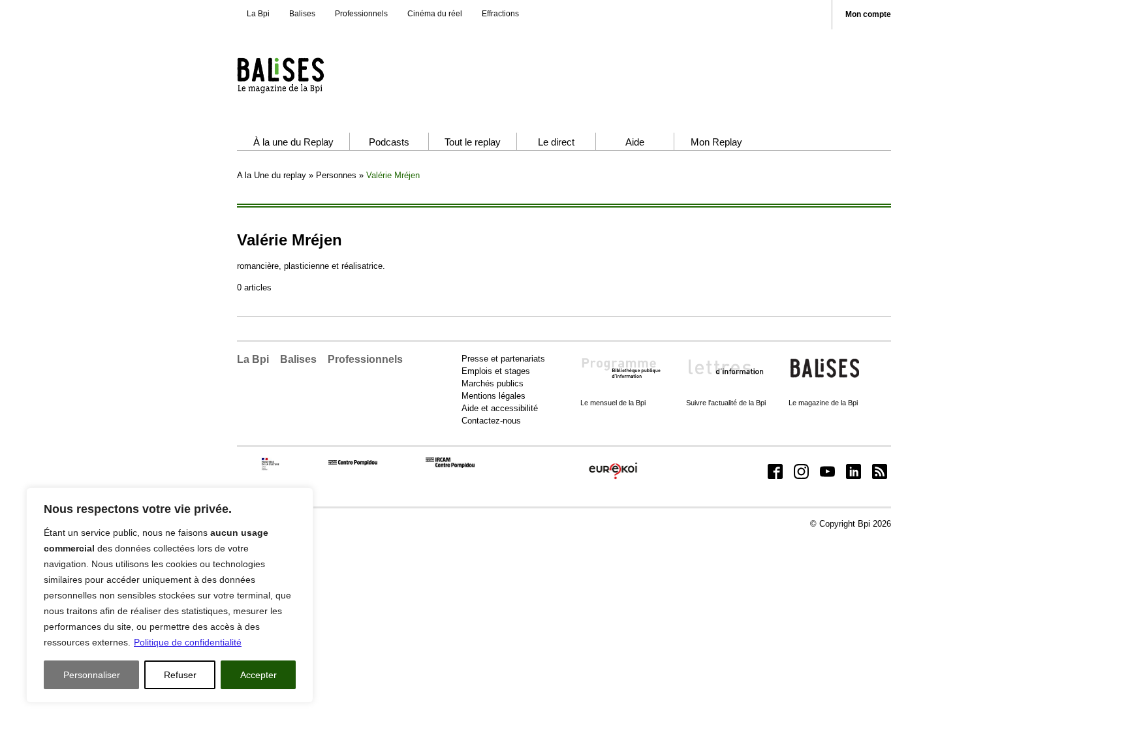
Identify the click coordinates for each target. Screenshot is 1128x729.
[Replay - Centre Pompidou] (306, 75)
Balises (302, 13)
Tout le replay (473, 141)
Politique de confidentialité (188, 642)
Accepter (258, 675)
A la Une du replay (271, 175)
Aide (634, 141)
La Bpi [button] (253, 359)
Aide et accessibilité (500, 408)
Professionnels (361, 13)
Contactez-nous (491, 421)
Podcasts (389, 141)
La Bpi (258, 13)
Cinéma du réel (434, 13)
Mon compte (868, 14)
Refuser (180, 675)
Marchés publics (493, 383)
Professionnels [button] (365, 359)
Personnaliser (91, 675)
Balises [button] (298, 359)
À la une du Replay (293, 141)
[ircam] (450, 465)
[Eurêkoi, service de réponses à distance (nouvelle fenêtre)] (613, 479)
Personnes (336, 175)
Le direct (556, 141)
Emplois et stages (496, 371)
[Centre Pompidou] (352, 462)
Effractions (500, 13)
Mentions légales (493, 396)
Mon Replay (716, 141)
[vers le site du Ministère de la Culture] (271, 468)
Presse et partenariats (503, 359)
